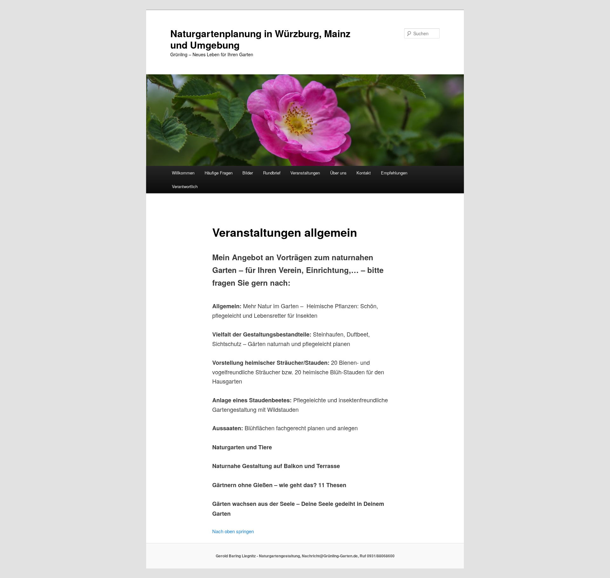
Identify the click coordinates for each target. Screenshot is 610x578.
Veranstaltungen (305, 173)
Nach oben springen (233, 531)
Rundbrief (272, 173)
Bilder (247, 173)
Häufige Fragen (219, 173)
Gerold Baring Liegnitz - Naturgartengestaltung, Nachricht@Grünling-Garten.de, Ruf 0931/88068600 (305, 556)
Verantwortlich (185, 186)
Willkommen (183, 173)
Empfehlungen (394, 173)
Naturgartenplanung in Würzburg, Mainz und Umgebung (260, 38)
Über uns (338, 173)
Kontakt (363, 173)
